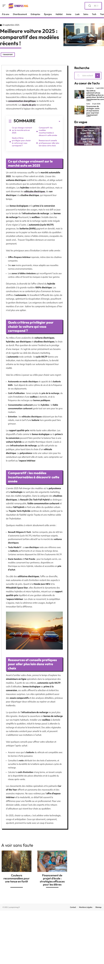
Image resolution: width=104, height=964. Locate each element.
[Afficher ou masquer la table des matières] (47, 121)
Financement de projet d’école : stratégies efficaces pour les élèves (52, 880)
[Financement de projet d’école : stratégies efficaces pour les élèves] (52, 861)
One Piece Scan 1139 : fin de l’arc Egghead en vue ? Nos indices (88, 137)
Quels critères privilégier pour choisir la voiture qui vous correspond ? (21, 142)
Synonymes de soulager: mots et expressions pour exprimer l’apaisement (92, 110)
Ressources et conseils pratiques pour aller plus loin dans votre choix (49, 143)
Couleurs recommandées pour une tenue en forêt (16, 878)
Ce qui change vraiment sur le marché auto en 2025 (22, 130)
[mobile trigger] (5, 5)
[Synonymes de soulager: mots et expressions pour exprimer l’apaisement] (79, 110)
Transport (8, 55)
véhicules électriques (34, 191)
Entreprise (90, 88)
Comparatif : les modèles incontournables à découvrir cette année (48, 131)
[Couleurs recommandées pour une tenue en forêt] (16, 861)
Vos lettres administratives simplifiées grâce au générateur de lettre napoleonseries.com (95, 94)
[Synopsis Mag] (18, 5)
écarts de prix (29, 104)
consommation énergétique (22, 100)
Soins (88, 104)
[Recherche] (89, 6)
